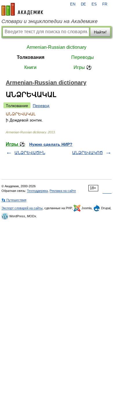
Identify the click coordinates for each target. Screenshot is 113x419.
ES (94, 4)
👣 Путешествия (13, 200)
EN (72, 4)
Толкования (30, 57)
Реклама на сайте (63, 190)
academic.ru (22, 9)
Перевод (41, 105)
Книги (30, 67)
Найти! (100, 32)
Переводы (82, 57)
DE (83, 4)
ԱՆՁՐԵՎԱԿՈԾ (87, 152)
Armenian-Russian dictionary (56, 47)
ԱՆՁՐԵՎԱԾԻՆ (29, 152)
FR (104, 4)
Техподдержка (37, 190)
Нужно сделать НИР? (50, 144)
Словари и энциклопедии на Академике (49, 21)
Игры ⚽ (83, 67)
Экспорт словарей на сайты (22, 208)
